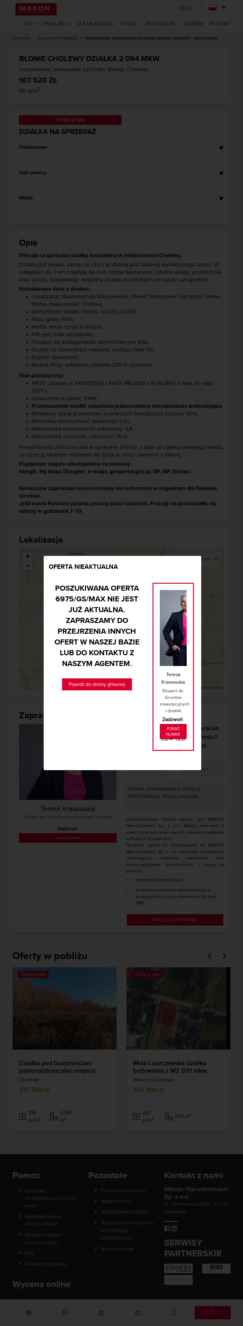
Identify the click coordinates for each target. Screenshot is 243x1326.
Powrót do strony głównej (97, 684)
